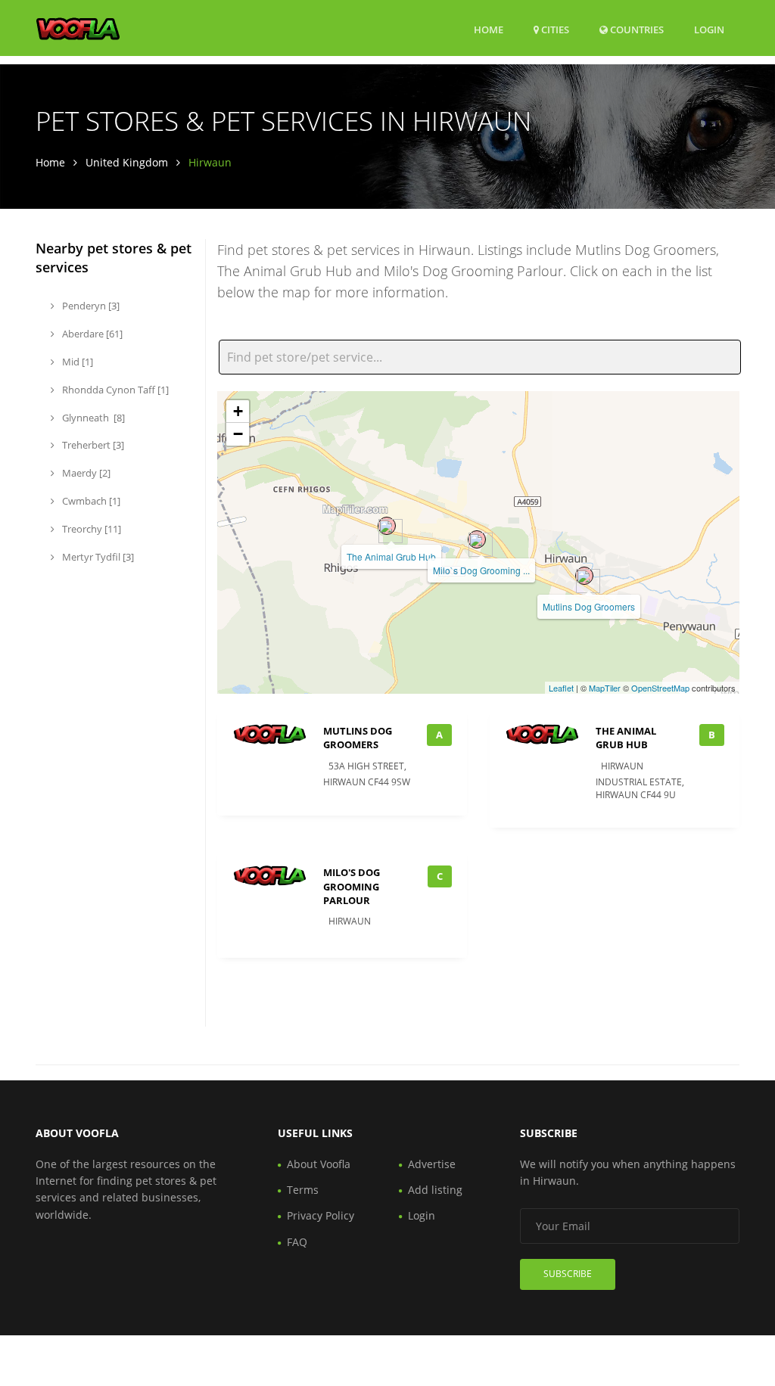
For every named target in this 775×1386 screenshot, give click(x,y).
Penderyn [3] (90, 305)
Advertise (432, 1164)
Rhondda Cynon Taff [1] (114, 389)
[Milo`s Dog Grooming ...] (477, 539)
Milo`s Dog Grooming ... (481, 570)
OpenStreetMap (660, 688)
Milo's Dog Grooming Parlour (351, 885)
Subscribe (567, 1273)
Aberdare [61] (91, 333)
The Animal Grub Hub (391, 556)
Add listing (435, 1189)
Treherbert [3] (92, 445)
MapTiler (605, 688)
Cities (554, 29)
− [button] (238, 433)
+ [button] (238, 411)
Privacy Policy (320, 1215)
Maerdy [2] (85, 473)
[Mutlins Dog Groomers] (584, 576)
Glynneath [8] (92, 417)
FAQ (297, 1242)
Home (488, 29)
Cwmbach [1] (90, 501)
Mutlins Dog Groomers (589, 606)
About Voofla (318, 1164)
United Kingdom (127, 162)
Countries (636, 29)
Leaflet (561, 688)
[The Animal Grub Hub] (387, 526)
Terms (303, 1189)
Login (709, 29)
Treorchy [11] (90, 529)
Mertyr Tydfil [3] (97, 557)
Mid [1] (76, 361)
